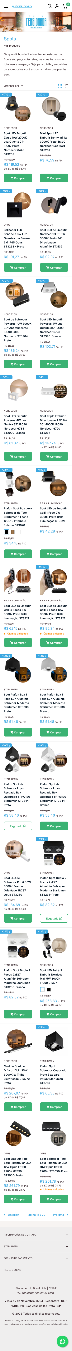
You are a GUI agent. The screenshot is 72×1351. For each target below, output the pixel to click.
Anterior (13, 1214)
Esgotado (16, 826)
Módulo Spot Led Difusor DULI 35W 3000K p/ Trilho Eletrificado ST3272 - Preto (18, 1074)
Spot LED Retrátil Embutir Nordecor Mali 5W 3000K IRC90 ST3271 (52, 976)
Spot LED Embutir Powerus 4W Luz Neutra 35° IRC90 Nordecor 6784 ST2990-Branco (15, 424)
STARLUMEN (11, 503)
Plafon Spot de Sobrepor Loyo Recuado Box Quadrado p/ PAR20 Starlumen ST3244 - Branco (53, 795)
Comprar (19, 178)
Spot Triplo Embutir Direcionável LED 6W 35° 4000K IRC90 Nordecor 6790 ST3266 (53, 424)
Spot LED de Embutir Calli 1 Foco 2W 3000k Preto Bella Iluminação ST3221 (53, 515)
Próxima (58, 1214)
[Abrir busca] (50, 6)
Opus (7, 224)
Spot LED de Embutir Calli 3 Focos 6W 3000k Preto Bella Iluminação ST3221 (17, 612)
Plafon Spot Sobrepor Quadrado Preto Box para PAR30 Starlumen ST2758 (53, 1074)
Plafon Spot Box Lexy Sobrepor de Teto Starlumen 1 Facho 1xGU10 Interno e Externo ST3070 (18, 517)
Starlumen (11, 689)
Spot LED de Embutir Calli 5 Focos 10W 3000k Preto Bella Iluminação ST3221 (53, 612)
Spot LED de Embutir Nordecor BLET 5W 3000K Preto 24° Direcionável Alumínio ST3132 (53, 238)
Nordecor (10, 128)
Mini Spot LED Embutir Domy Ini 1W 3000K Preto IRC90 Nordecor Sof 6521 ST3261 (53, 142)
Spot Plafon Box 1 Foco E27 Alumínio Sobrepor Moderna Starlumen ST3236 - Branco (53, 703)
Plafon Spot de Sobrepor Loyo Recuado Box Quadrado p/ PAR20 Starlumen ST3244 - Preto (17, 795)
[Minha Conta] (57, 6)
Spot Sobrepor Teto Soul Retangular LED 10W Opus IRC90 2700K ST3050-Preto (54, 1165)
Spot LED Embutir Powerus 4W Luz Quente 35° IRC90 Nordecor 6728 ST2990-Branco (52, 328)
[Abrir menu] (6, 6)
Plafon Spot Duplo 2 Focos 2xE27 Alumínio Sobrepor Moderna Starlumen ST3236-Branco (17, 979)
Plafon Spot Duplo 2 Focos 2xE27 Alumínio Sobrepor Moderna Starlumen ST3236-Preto (53, 886)
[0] (65, 6)
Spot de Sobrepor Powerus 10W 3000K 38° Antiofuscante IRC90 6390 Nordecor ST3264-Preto (17, 330)
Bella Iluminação (51, 503)
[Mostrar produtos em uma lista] (66, 86)
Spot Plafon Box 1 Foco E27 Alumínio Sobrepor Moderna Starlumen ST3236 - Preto (17, 703)
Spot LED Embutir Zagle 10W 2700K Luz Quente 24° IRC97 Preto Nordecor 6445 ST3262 (15, 144)
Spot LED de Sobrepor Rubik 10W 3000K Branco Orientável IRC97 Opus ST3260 (17, 886)
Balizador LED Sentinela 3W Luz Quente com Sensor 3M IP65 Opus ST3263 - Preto (17, 238)
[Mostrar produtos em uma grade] (60, 86)
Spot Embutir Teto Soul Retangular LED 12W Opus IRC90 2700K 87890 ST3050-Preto (17, 1167)
